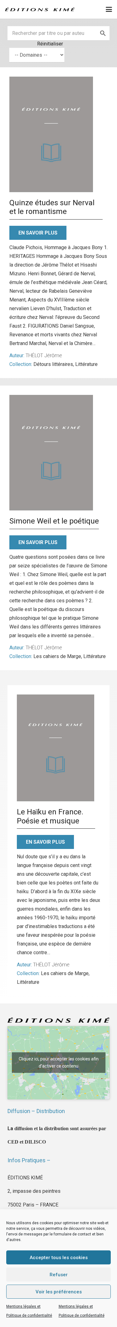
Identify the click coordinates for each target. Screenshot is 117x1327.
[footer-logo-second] (40, 9)
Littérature (86, 364)
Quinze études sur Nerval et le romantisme (52, 207)
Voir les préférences (59, 1292)
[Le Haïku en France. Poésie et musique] (55, 747)
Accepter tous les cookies (59, 1257)
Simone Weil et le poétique (54, 521)
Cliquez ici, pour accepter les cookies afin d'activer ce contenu (59, 1062)
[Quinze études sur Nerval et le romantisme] (51, 134)
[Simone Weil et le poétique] (51, 452)
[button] (109, 9)
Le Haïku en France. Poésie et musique (50, 816)
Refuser (59, 1274)
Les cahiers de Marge (57, 656)
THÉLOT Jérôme (44, 355)
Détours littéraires (53, 364)
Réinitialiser (50, 44)
